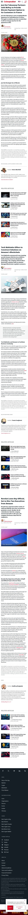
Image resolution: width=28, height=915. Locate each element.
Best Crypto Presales (7, 824)
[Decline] (24, 900)
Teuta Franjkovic (7, 268)
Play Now (26, 912)
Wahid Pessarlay (15, 469)
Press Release (5, 790)
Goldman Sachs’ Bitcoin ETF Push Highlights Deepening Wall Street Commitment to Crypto (17, 204)
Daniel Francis (14, 197)
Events (3, 806)
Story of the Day (6, 780)
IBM (25, 370)
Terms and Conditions (7, 870)
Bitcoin (22, 57)
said (12, 323)
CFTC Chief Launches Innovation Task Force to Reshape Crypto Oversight (18, 214)
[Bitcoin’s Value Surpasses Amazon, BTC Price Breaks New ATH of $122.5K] (5, 468)
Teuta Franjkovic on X (5, 433)
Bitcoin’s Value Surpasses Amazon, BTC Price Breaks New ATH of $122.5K (18, 466)
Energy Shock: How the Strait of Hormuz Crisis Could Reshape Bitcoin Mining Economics (18, 224)
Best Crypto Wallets (6, 831)
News (20, 163)
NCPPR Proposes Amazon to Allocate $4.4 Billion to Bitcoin (18, 484)
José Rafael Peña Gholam (17, 719)
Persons (4, 803)
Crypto (3, 785)
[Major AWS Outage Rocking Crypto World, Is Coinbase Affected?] (5, 459)
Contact (3, 863)
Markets (4, 783)
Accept (10, 907)
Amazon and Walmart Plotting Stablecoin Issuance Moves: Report (18, 475)
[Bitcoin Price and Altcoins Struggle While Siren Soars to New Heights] (5, 235)
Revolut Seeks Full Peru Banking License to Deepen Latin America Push (17, 716)
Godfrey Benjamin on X (6, 701)
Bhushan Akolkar (15, 487)
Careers (3, 865)
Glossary (4, 811)
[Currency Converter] (25, 2)
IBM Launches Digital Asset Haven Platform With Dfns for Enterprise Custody (17, 448)
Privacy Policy (5, 875)
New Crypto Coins (6, 826)
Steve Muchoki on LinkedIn (7, 179)
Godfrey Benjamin (15, 460)
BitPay (2, 64)
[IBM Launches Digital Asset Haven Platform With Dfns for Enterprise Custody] (5, 449)
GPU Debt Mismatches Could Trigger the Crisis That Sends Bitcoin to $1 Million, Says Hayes (18, 194)
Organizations (5, 801)
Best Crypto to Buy (6, 819)
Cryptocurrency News (13, 163)
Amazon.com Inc (15, 301)
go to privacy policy (19, 907)
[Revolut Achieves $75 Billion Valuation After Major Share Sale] (5, 727)
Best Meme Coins (6, 829)
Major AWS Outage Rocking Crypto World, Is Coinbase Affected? (18, 457)
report (24, 556)
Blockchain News (5, 414)
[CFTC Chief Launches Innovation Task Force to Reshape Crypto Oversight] (5, 215)
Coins (3, 798)
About (3, 860)
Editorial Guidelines (6, 868)
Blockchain (4, 787)
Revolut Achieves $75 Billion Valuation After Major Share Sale (17, 726)
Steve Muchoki (7, 26)
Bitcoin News (4, 163)
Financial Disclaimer (6, 872)
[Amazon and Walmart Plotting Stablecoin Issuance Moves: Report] (5, 477)
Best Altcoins (5, 821)
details (22, 60)
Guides (3, 808)
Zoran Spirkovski (15, 451)
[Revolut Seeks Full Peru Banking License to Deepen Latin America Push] (5, 717)
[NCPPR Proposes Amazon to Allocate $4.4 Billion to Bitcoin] (5, 486)
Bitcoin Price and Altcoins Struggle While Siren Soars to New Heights (18, 233)
